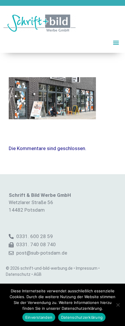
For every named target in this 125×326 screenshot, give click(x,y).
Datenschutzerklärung (82, 317)
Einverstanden (38, 317)
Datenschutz (18, 274)
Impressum (86, 268)
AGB (38, 274)
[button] (116, 42)
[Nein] (118, 305)
